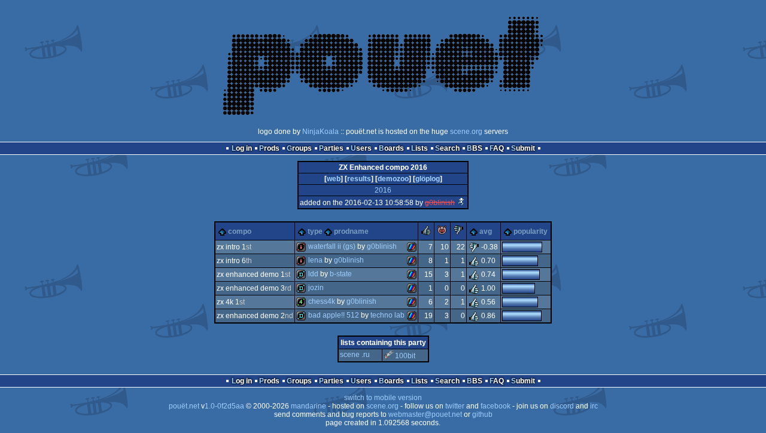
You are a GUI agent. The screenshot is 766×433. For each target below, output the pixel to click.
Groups (299, 148)
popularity (530, 231)
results (359, 179)
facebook (495, 406)
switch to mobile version (383, 398)
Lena (315, 260)
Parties (331, 148)
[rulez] (426, 232)
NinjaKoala (320, 131)
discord (562, 406)
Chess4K (321, 301)
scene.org (466, 131)
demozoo (393, 179)
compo (239, 231)
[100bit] (388, 356)
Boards (391, 148)
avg (485, 231)
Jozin (316, 287)
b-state (341, 274)
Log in (242, 148)
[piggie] (442, 232)
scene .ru (355, 354)
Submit (523, 148)
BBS (474, 148)
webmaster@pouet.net (425, 414)
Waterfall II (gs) (331, 246)
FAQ (497, 148)
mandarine (308, 406)
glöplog (427, 179)
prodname (351, 231)
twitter (454, 406)
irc (594, 406)
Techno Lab (387, 315)
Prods (269, 148)
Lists (419, 148)
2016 (383, 190)
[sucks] (458, 232)
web (334, 179)
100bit (405, 356)
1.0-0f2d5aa (224, 406)
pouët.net (184, 406)
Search (447, 148)
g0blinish (440, 203)
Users (361, 148)
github (482, 414)
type (315, 231)
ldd (313, 274)
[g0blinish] (461, 203)
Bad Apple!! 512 (333, 315)
